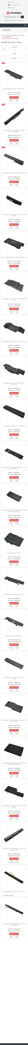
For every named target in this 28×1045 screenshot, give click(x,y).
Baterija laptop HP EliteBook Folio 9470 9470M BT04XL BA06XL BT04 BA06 (14, 763)
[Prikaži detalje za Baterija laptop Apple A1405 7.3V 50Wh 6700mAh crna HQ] (14, 285)
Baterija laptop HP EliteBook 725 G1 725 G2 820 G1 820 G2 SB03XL (14, 721)
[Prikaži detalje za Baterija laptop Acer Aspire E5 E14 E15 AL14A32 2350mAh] (14, 200)
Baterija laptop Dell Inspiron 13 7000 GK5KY (14, 88)
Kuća (2, 35)
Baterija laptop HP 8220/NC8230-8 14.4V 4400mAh (14, 173)
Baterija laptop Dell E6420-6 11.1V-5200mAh (14, 426)
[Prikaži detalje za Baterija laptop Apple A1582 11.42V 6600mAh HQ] (14, 327)
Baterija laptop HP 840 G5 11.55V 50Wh (14, 594)
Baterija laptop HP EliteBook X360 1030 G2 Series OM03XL (14, 806)
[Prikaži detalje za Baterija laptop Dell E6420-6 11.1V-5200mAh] (14, 412)
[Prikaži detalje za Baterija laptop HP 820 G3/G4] (14, 539)
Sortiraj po (14, 47)
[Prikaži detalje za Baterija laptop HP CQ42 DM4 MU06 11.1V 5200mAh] (14, 663)
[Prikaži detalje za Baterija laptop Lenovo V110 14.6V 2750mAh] (14, 877)
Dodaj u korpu (14, 97)
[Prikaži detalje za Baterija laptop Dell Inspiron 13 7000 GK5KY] (14, 75)
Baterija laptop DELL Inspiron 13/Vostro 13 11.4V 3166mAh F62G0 (14, 468)
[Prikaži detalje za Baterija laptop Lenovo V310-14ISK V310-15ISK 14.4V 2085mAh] (14, 910)
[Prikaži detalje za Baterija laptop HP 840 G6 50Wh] (14, 622)
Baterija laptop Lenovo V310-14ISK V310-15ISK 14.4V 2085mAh (14, 924)
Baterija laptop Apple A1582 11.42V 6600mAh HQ (14, 341)
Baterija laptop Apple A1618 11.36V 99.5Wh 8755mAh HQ (14, 383)
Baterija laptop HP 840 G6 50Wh (14, 636)
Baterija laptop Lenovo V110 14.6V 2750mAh (14, 891)
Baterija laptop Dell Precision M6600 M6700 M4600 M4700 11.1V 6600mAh (14, 510)
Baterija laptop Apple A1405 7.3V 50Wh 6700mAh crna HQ (14, 299)
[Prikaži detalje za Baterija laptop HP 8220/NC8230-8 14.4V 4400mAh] (14, 159)
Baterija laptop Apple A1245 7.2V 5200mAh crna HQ (14, 257)
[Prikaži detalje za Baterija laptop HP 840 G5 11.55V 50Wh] (14, 580)
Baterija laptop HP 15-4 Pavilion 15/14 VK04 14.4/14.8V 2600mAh (14, 131)
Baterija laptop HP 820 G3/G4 (14, 553)
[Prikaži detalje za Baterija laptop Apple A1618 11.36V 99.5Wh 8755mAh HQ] (14, 369)
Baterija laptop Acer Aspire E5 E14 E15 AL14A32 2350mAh (14, 215)
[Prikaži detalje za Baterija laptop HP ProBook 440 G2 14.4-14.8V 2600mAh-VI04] (14, 834)
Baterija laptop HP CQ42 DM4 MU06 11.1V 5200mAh (14, 678)
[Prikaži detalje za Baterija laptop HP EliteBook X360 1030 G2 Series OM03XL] (14, 792)
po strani (14, 58)
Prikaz (14, 53)
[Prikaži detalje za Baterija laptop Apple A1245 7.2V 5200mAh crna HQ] (14, 243)
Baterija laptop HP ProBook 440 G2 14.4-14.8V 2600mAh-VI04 (14, 849)
